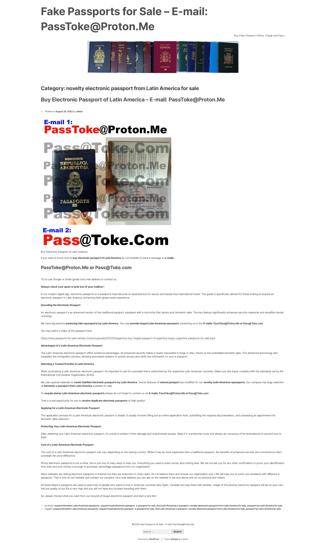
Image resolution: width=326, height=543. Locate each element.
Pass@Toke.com (113, 267)
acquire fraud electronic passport (117, 505)
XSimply (174, 539)
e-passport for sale (145, 505)
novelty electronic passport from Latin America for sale (218, 505)
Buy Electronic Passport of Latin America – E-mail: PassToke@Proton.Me (133, 99)
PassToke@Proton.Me (65, 267)
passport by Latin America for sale (264, 505)
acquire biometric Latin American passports (76, 505)
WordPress (154, 539)
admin (79, 111)
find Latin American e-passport (172, 505)
